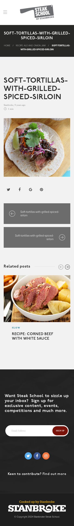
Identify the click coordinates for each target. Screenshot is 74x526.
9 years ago (20, 105)
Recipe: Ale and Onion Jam (31, 45)
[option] (37, 313)
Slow (16, 327)
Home (7, 45)
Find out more (54, 474)
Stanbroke (8, 105)
